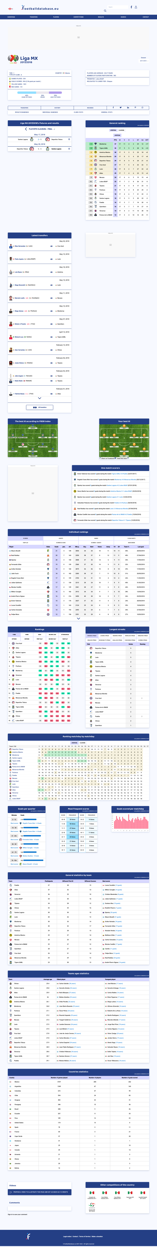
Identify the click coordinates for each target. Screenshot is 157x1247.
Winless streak (91, 640)
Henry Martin (81, 491)
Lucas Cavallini (16, 605)
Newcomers (131, 542)
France (17, 1132)
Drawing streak (117, 635)
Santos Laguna (23, 139)
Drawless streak (130, 635)
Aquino (53, 437)
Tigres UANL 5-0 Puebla (119, 474)
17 (56, 578)
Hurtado (13, 451)
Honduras (18, 1141)
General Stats (106, 112)
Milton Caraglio (16, 592)
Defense (27, 639)
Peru (16, 1118)
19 (56, 564)
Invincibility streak (104, 640)
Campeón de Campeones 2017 (92, 1198)
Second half (52, 639)
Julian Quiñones (16, 582)
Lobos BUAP (31, 259)
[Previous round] (26, 129)
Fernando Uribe (82, 520)
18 (56, 569)
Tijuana (59, 363)
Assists (61, 538)
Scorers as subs (61, 542)
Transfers (24, 108)
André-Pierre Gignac (18, 596)
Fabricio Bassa (21, 394)
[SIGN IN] (136, 7)
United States (19, 1123)
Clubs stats (78, 112)
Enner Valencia (82, 474)
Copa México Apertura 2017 (117, 1198)
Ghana (17, 1159)
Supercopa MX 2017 (130, 1198)
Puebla (18, 693)
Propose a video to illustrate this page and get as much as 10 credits (40, 1192)
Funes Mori (32, 456)
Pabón (52, 451)
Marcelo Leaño (22, 298)
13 (56, 605)
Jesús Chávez (19, 363)
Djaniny (79, 485)
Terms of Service (84, 1236)
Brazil (16, 1109)
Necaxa (59, 298)
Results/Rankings (22, 112)
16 (56, 592)
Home (27, 634)
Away (39, 634)
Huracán (29, 376)
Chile (16, 1095)
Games (96, 538)
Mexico (67, 73)
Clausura (121, 130)
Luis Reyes (18, 272)
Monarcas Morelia (22, 698)
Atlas (26, 272)
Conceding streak (130, 640)
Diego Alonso (21, 311)
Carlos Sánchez (43, 446)
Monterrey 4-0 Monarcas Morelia (125, 479)
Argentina (18, 1086)
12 (56, 614)
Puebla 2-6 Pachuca (120, 503)
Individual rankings (50, 112)
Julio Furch (15, 573)
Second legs (52, 634)
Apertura (113, 130)
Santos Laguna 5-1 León (115, 497)
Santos (29, 337)
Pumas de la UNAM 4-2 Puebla (122, 514)
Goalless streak (117, 640)
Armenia (17, 1154)
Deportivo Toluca (57, 139)
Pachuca (33, 311)
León (30, 246)
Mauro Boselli (15, 551)
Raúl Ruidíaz (81, 508)
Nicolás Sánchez (23, 437)
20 (56, 555)
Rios (23, 446)
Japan (17, 1145)
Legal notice (67, 1236)
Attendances (65, 634)
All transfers (42, 407)
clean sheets (131, 538)
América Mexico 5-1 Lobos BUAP (121, 491)
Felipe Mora (15, 614)
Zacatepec (35, 298)
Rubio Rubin (19, 381)
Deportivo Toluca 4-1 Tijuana (121, 520)
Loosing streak (104, 635)
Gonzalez (33, 428)
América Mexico (21, 661)
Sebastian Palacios (83, 503)
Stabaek (28, 381)
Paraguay (18, 1104)
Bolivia (17, 1168)
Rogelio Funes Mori (83, 479)
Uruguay (17, 1100)
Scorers (25, 538)
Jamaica (17, 1163)
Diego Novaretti (20, 285)
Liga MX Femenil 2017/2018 (143, 1198)
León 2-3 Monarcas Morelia (119, 508)
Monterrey (60, 311)
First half (40, 639)
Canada (17, 1150)
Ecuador (17, 1113)
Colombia (18, 1091)
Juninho (43, 437)
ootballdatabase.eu (41, 8)
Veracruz (19, 675)
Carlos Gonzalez (16, 610)
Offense (14, 639)
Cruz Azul (60, 246)
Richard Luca (19, 337)
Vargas (33, 451)
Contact (75, 1236)
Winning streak (91, 635)
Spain (16, 1127)
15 (56, 601)
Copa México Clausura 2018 (104, 1198)
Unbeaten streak (143, 635)
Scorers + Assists (96, 542)
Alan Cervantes (20, 350)
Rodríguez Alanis (13, 437)
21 (56, 551)
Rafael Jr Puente (22, 324)
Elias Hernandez (20, 246)
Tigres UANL (61, 337)
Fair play (25, 542)
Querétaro (31, 285)
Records (90, 108)
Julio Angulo (19, 376)
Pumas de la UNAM (22, 689)
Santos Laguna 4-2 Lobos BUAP (117, 485)
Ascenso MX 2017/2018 (92, 1210)
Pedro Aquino (19, 259)
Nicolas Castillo (82, 514)
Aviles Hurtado (16, 569)
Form (14, 634)
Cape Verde (18, 1136)
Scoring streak (142, 640)
